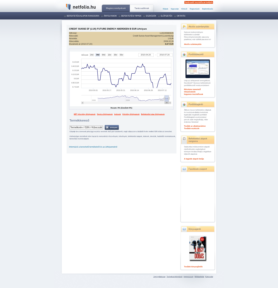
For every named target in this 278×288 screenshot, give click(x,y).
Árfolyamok (110, 16)
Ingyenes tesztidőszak (193, 94)
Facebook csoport (198, 169)
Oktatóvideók (189, 92)
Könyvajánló (195, 229)
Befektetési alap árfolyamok (153, 114)
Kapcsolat (175, 9)
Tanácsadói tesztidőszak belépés (199, 2)
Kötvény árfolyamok (130, 114)
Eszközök (151, 16)
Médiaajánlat (199, 277)
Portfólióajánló (196, 104)
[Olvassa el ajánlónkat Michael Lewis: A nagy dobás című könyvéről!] (197, 262)
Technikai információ (174, 277)
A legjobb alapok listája (194, 159)
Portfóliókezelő (196, 54)
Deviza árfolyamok (105, 114)
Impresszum (188, 277)
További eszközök (191, 128)
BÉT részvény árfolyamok (84, 114)
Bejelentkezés (207, 9)
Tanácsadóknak (141, 8)
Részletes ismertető (192, 89)
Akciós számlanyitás (199, 26)
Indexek (117, 114)
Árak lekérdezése (112, 127)
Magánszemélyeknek (116, 8)
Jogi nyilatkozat (159, 277)
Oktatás (181, 16)
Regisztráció (194, 9)
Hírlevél (184, 9)
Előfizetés (166, 16)
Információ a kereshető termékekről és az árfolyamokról (93, 147)
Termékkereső (79, 120)
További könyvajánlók (193, 267)
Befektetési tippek (131, 16)
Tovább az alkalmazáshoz (195, 126)
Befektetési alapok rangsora (83, 16)
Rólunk (165, 9)
